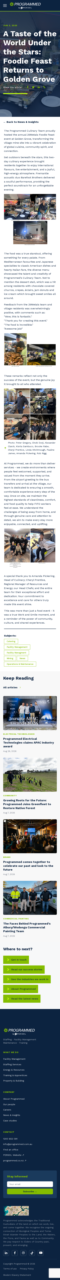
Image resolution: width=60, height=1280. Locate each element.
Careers (7, 1109)
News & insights (11, 1115)
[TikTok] (32, 1253)
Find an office (10, 1149)
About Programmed (23, 988)
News (22, 658)
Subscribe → (30, 1191)
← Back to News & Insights (21, 121)
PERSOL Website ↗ (13, 1155)
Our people (9, 1104)
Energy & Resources (13, 1070)
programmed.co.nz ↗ (14, 1160)
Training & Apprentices (15, 1075)
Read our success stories (26, 969)
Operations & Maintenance (20, 664)
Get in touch (19, 959)
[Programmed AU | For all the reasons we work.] (24, 5)
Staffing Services (12, 1064)
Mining (10, 658)
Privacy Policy (27, 1269)
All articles (10, 687)
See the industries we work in (29, 979)
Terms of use (10, 1269)
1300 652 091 (10, 1138)
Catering (11, 641)
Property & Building (13, 1080)
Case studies (10, 1120)
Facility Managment (16, 653)
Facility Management (17, 647)
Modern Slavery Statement (17, 1275)
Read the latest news (24, 998)
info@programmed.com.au (17, 1144)
